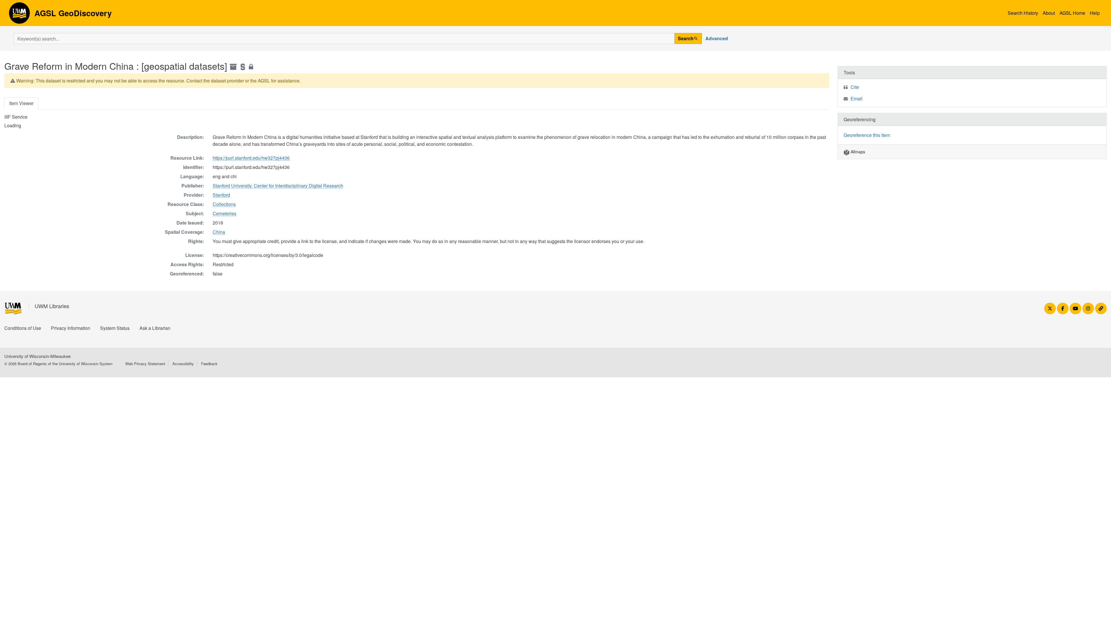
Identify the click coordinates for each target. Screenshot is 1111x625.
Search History (1023, 13)
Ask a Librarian (154, 328)
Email (856, 98)
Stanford (221, 195)
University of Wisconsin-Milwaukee (37, 356)
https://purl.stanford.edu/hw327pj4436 (251, 158)
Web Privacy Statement (145, 363)
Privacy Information (70, 328)
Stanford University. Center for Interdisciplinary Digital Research (278, 185)
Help (1095, 13)
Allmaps (857, 152)
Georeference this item (867, 135)
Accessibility (183, 363)
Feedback (209, 363)
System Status (115, 328)
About (1049, 13)
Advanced (716, 38)
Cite (855, 87)
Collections (224, 204)
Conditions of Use (22, 328)
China (219, 232)
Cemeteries (224, 213)
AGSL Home (1072, 13)
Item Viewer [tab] (21, 103)
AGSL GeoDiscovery (19, 15)
